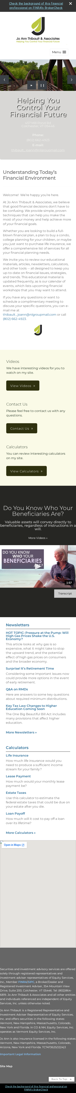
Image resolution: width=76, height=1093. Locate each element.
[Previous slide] (4, 79)
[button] (59, 52)
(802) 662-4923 (14, 319)
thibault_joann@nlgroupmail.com (38, 150)
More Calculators (21, 833)
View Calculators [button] (24, 471)
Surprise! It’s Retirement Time (30, 668)
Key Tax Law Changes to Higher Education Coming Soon (31, 707)
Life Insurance (17, 755)
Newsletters (17, 625)
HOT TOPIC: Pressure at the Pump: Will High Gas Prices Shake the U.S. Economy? (37, 636)
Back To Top (59, 1079)
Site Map (6, 1066)
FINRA (22, 982)
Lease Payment (18, 776)
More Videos (38, 538)
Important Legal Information (20, 1054)
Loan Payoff (15, 813)
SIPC (31, 982)
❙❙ (42, 85)
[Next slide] (71, 79)
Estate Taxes (16, 793)
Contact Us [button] (19, 428)
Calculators (17, 747)
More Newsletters (21, 732)
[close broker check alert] (70, 3)
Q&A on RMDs (17, 689)
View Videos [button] (20, 386)
